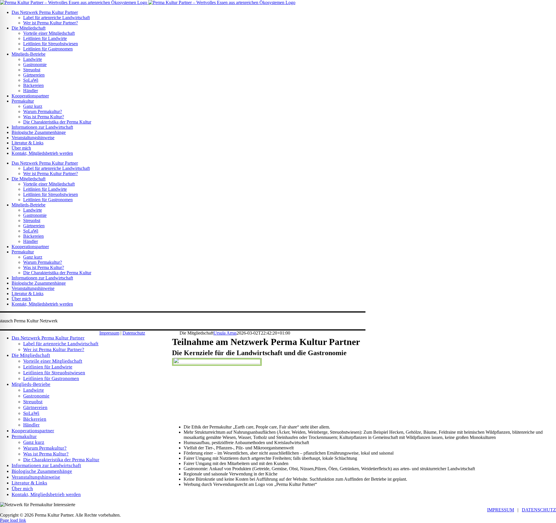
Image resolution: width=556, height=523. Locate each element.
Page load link (13, 520)
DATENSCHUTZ (539, 509)
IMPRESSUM (500, 509)
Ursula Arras (225, 332)
